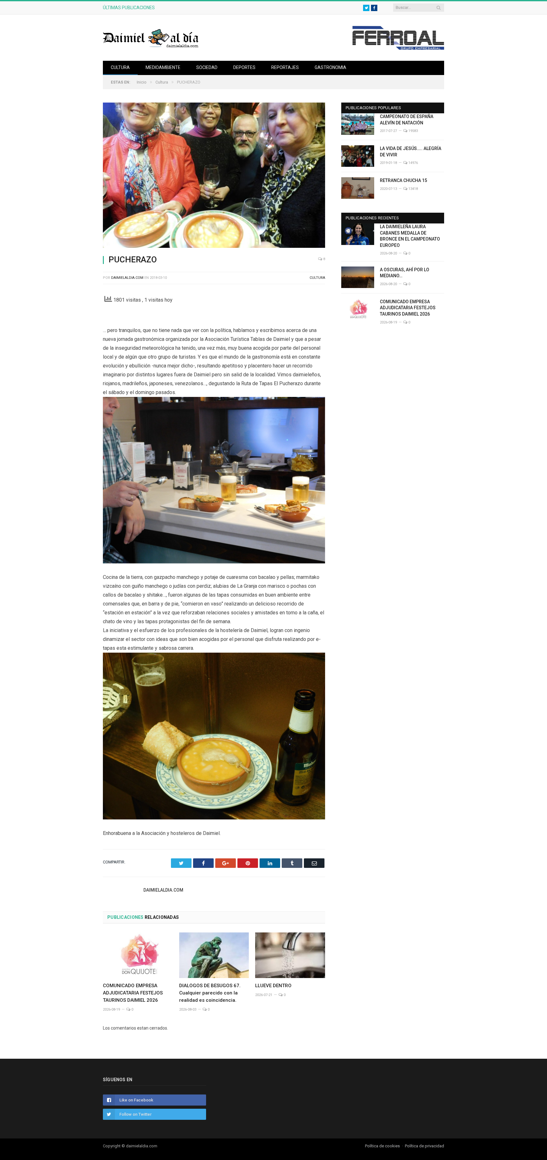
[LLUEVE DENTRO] (290, 955)
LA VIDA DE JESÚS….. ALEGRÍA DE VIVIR (410, 151)
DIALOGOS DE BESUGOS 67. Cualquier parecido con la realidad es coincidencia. (210, 993)
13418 (412, 189)
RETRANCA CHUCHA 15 (403, 180)
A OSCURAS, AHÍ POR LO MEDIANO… (207, 7)
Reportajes (285, 67)
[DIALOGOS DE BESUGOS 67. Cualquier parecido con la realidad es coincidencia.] (214, 955)
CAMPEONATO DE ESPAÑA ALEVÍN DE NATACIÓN (406, 119)
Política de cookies (382, 1146)
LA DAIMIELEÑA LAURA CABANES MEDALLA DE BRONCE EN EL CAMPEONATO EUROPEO (410, 236)
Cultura (120, 67)
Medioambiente (163, 67)
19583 (412, 131)
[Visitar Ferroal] (398, 48)
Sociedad (206, 67)
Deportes (244, 67)
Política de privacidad (424, 1146)
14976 (412, 163)
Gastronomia (330, 67)
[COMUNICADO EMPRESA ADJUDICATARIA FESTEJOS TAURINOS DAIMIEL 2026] (138, 955)
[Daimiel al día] (151, 37)
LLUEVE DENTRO (273, 985)
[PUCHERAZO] (214, 176)
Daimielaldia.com (127, 278)
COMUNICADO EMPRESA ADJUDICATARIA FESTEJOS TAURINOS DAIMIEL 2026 (133, 993)
